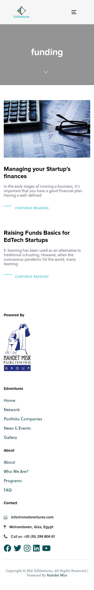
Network (12, 409)
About (9, 462)
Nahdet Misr (57, 575)
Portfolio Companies (23, 419)
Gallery (10, 437)
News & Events (17, 428)
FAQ (8, 490)
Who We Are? (16, 471)
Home (9, 400)
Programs (13, 480)
